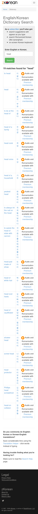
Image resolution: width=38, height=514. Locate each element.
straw (6, 267)
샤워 (17, 338)
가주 (17, 176)
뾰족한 (17, 194)
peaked (7, 191)
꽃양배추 (17, 314)
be (7, 110)
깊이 (17, 295)
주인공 (17, 130)
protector (8, 372)
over (11, 294)
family (6, 129)
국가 (17, 229)
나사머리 (17, 357)
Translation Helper (10, 443)
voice (11, 159)
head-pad (8, 261)
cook (11, 143)
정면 (17, 406)
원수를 (17, 236)
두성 (17, 160)
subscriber (14, 29)
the (12, 110)
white (6, 280)
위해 (17, 242)
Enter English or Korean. (16, 49)
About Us (5, 492)
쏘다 (17, 255)
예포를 (17, 249)
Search (10, 60)
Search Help (27, 458)
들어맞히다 (17, 218)
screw (6, 353)
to (5, 73)
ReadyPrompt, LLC (29, 508)
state (6, 233)
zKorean (13, 508)
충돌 (17, 411)
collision (7, 407)
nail (8, 210)
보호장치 (17, 379)
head (8, 73)
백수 (17, 279)
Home (5, 9)
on (12, 210)
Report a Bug (6, 496)
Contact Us (5, 494)
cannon (7, 236)
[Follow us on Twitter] (3, 501)
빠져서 (17, 302)
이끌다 (17, 76)
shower (7, 337)
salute (8, 228)
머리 (17, 90)
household (8, 178)
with (10, 233)
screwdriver (9, 392)
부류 (17, 105)
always (9, 207)
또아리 (17, 264)
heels (6, 296)
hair (10, 280)
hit (14, 207)
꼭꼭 (17, 209)
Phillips (7, 387)
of (9, 113)
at (9, 110)
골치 (17, 98)
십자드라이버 (17, 394)
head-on (7, 405)
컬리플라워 (17, 327)
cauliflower (8, 312)
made (6, 264)
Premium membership (27, 83)
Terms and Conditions (9, 480)
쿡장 (17, 144)
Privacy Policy (6, 478)
